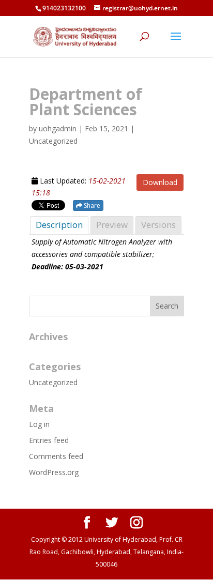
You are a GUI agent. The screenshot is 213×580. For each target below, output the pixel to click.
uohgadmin (58, 128)
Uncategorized (53, 382)
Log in (39, 424)
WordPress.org (54, 472)
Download (160, 182)
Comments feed (56, 456)
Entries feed (49, 440)
